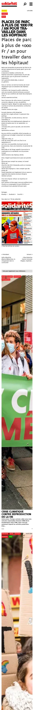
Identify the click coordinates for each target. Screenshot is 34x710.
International (6, 279)
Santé (3, 16)
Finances (4, 13)
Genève (4, 10)
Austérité (4, 536)
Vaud (10, 536)
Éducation (5, 533)
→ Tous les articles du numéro (10, 246)
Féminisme (17, 276)
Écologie (9, 276)
